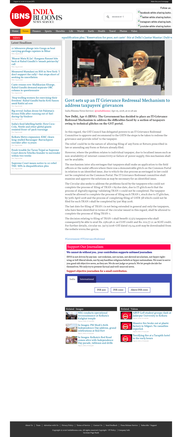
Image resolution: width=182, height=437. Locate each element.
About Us (29, 425)
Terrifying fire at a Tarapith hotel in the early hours (151, 337)
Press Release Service (129, 425)
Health (101, 31)
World (80, 31)
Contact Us (97, 425)
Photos (123, 31)
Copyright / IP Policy (107, 430)
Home (15, 31)
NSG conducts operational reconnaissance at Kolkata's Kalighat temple (93, 315)
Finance (36, 31)
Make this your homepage (159, 2)
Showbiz (60, 31)
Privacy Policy (67, 425)
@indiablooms (102, 111)
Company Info (124, 430)
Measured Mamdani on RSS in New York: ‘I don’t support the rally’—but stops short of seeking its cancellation (36, 74)
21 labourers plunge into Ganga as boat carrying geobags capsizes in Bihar (33, 50)
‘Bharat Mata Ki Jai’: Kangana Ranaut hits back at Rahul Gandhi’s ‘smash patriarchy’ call (35, 61)
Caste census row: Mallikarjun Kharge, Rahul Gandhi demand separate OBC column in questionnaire (33, 87)
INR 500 (101, 290)
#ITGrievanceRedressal (92, 239)
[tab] (72, 279)
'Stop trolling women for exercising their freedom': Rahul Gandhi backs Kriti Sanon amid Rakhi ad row (35, 100)
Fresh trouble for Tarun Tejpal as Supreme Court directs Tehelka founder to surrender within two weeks (36, 153)
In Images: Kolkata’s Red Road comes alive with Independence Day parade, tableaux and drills (95, 340)
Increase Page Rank (91, 433)
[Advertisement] (36, 298)
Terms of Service (83, 425)
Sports (48, 31)
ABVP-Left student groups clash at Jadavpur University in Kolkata (152, 314)
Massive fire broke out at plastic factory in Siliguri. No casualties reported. (151, 326)
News (25, 31)
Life (71, 31)
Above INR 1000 (139, 290)
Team (38, 425)
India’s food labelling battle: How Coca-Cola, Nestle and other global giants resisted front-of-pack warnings (33, 126)
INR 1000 (118, 290)
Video (134, 31)
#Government (72, 239)
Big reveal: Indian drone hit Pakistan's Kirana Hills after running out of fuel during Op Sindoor (33, 113)
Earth (91, 31)
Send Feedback (111, 425)
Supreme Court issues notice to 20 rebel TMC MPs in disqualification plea (34, 164)
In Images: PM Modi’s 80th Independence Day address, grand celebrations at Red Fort (97, 328)
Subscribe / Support (149, 425)
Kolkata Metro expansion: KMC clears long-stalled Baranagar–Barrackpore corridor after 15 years (33, 140)
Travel (112, 31)
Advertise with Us (51, 425)
